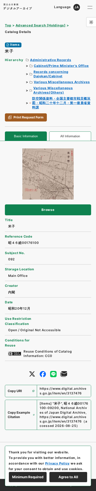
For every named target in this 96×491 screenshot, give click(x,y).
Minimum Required (27, 477)
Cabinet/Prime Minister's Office (61, 66)
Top (8, 25)
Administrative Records (50, 60)
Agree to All (68, 477)
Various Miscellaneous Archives (62, 82)
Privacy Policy (57, 463)
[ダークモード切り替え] (91, 22)
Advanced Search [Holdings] (41, 25)
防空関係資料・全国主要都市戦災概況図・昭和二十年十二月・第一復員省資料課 (61, 103)
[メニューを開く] (90, 7)
